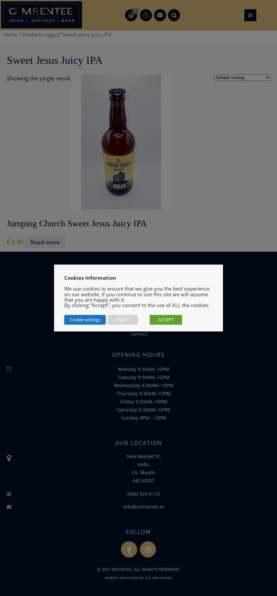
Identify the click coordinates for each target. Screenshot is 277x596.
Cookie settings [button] (85, 320)
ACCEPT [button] (166, 320)
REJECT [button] (122, 320)
